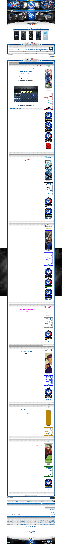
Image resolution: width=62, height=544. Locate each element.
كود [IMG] (54, 512)
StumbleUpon (28, 501)
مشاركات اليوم (24, 51)
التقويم (37, 51)
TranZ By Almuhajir (39, 530)
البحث (12, 51)
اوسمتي (51, 196)
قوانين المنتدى (53, 514)
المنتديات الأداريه (37, 49)
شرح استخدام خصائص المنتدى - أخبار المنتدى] (30, 49)
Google (17, 501)
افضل (28, 78)
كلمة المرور (19, 49)
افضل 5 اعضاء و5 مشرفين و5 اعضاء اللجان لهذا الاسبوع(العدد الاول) (47, 524)
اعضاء (25, 78)
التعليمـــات (47, 51)
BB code (53, 511)
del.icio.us (53, 501)
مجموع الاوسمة (48, 149)
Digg (41, 501)
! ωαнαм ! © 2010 (33, 531)
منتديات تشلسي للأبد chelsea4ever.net (44, 49)
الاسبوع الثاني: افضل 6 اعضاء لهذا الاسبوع (50, 521)
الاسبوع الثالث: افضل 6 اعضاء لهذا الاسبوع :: (26, 68)
